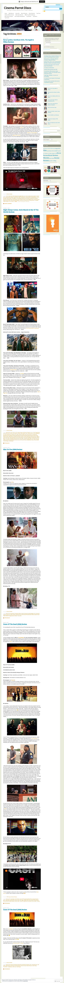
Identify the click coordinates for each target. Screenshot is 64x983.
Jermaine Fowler (21, 434)
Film (19, 197)
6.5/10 (44, 148)
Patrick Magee (28, 199)
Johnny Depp (26, 434)
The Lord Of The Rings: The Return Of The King (14, 438)
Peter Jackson (11, 436)
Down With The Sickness (25, 964)
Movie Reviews (24, 13)
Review (38, 199)
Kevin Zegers (21, 900)
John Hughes (45, 153)
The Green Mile (12, 437)
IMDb (12, 482)
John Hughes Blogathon (19, 16)
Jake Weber (8, 900)
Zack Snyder (34, 901)
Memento (11, 435)
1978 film (22, 373)
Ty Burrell (21, 901)
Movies (24, 199)
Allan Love (24, 196)
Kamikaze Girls (32, 198)
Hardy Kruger (8, 198)
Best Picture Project (9, 16)
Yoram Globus (11, 201)
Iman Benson (9, 434)
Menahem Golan (10, 199)
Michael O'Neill (20, 435)
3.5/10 (11, 432)
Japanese (23, 198)
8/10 (52, 148)
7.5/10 (48, 148)
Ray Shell (35, 199)
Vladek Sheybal (5, 201)
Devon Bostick (10, 433)
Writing (55, 160)
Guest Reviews (49, 150)
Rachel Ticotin (37, 614)
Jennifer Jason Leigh (15, 434)
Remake (7, 901)
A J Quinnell (12, 613)
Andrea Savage (19, 432)
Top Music (35, 16)
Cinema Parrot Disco (17, 8)
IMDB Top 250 (57, 150)
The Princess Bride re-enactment (32, 328)
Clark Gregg (35, 432)
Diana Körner (16, 197)
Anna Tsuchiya (28, 196)
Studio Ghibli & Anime (9, 14)
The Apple (36, 200)
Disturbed (19, 964)
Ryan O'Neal (8, 200)
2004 (11, 196)
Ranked (53, 158)
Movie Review (15, 199)
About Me (17, 13)
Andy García (25, 432)
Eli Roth (19, 433)
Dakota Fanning (24, 613)
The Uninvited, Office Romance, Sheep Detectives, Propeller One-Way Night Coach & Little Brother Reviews (52, 72)
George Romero (34, 964)
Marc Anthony (13, 614)
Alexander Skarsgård (18, 196)
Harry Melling (19, 198)
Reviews (4, 200)
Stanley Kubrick (31, 200)
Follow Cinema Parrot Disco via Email (52, 35)
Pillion (32, 199)
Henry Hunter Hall (36, 433)
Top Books (7, 17)
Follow (47, 44)
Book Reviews (32, 13)
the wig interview (13, 369)
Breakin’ (21, 127)
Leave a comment (8, 203)
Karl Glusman (34, 434)
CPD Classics (9, 896)
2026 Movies (11, 13)
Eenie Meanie (15, 433)
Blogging (56, 148)
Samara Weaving (27, 436)
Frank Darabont (30, 433)
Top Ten (50, 160)
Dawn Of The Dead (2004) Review (15, 624)
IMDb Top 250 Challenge (30, 14)
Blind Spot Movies (19, 14)
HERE (11, 641)
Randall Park (16, 436)
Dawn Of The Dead (14, 964)
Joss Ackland (27, 198)
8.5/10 (9, 964)
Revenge (10, 615)
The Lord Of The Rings (19, 437)
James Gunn (12, 900)
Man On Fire (8, 614)
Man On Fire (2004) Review (12, 449)
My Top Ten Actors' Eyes (52, 107)
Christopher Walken (17, 613)
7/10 (9, 613)
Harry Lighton (13, 198)
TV (52, 160)
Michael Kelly (15, 435)
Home (6, 13)
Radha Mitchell (5, 615)
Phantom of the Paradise (32, 132)
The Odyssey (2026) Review (49, 67)
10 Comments (7, 617)
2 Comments (7, 443)
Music (50, 158)
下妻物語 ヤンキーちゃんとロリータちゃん (21, 201)
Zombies (38, 901)
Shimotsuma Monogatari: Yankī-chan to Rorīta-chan (20, 200)
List (56, 153)
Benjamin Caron (30, 432)
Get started (42, 1)
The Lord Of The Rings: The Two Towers (29, 438)
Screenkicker (21, 637)
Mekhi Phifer (26, 900)
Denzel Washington (30, 613)
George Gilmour (34, 197)
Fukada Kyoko (23, 197)
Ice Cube (4, 434)
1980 (9, 196)
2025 (13, 196)
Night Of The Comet (16, 135)
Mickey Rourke (18, 614)
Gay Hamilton (28, 197)
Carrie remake (34, 738)
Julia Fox (30, 434)
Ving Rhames (25, 901)
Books (59, 148)
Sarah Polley (17, 901)
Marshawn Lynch (6, 435)
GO (60, 8)
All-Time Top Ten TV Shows (18, 943)
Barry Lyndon (33, 196)
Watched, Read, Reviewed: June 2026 (50, 69)
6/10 (16, 432)
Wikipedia (13, 680)
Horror (4, 900)
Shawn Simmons (33, 436)
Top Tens (38, 13)
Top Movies (28, 16)
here (20, 377)
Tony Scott (19, 615)
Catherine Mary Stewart (9, 197)
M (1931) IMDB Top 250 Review (53, 115)
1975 (7, 196)
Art (54, 148)
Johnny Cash (17, 900)
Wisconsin (30, 901)
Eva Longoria (23, 433)
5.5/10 (14, 432)
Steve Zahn (7, 437)
